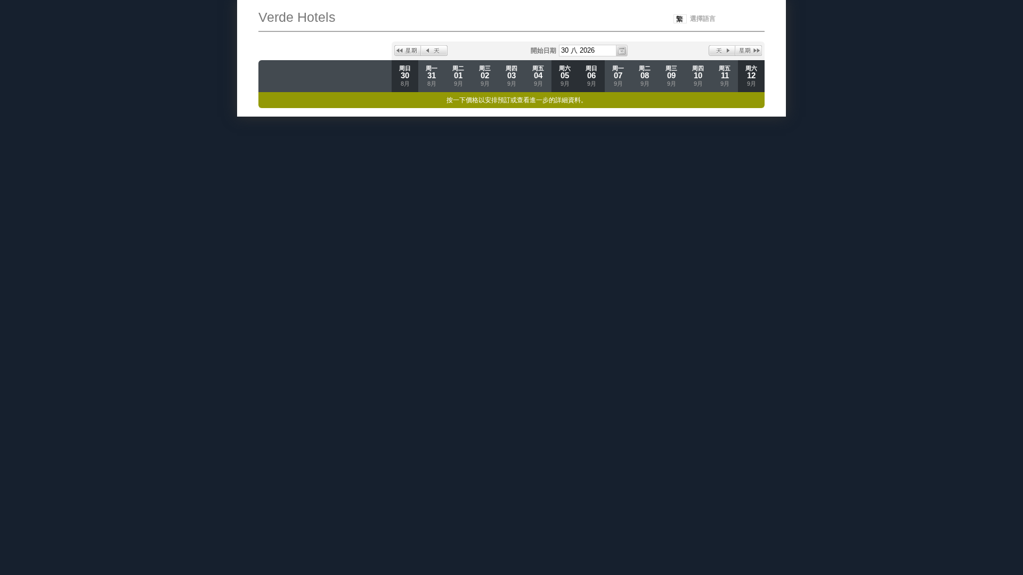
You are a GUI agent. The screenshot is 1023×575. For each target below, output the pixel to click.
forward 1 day (722, 50)
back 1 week (407, 50)
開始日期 (543, 50)
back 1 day (434, 50)
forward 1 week (748, 50)
